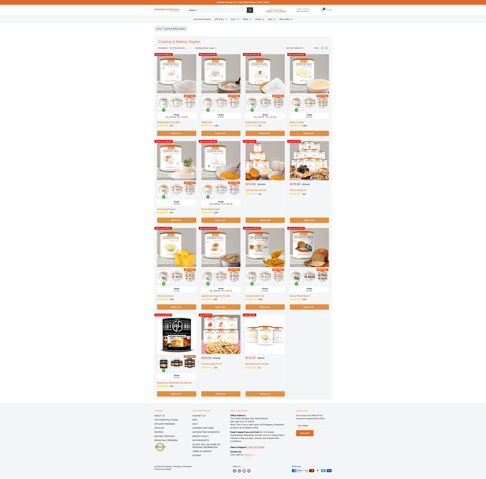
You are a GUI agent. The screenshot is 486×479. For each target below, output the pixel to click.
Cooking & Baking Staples (174, 29)
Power (258, 19)
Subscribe (305, 433)
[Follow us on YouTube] (244, 471)
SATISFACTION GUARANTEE (206, 432)
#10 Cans (219, 19)
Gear (270, 19)
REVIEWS (158, 432)
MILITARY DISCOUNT (164, 436)
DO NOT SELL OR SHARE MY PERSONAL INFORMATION (206, 445)
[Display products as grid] (322, 48)
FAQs (194, 419)
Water (245, 19)
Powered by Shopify (162, 469)
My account (303, 11)
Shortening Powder (166, 209)
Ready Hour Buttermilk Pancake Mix (174, 382)
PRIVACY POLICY (200, 436)
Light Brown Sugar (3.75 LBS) (215, 296)
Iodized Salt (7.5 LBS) (256, 122)
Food (233, 19)
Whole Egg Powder (210, 209)
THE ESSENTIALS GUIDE (166, 419)
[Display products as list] (326, 48)
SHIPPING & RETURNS (203, 428)
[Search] (250, 10)
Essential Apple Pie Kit (211, 364)
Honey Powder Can (255, 296)
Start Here (285, 19)
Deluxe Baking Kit (298, 190)
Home (158, 29)
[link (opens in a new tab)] (160, 443)
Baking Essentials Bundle (257, 364)
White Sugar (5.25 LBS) (168, 122)
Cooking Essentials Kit (256, 190)
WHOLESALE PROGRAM (165, 440)
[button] (322, 10)
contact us (249, 454)
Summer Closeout (202, 19)
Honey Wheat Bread (299, 296)
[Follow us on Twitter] (239, 471)
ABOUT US (159, 415)
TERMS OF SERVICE (202, 451)
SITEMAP (196, 455)
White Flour (206, 122)
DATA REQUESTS (200, 440)
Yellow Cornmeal (165, 296)
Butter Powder (297, 122)
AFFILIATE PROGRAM (164, 424)
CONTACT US (199, 415)
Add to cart (265, 220)
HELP (195, 424)
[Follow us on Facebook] (234, 471)
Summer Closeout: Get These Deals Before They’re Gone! (243, 2)
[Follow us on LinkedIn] (249, 471)
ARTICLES (159, 428)
